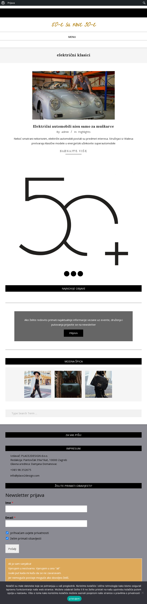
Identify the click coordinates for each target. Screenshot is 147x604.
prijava (73, 333)
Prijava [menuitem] (11, 2)
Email (10, 518)
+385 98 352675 (20, 470)
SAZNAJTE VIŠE (73, 151)
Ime (9, 503)
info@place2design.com (24, 475)
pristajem (74, 598)
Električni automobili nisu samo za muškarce (73, 126)
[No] (142, 592)
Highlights (84, 132)
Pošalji (12, 549)
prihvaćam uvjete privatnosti (29, 533)
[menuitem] (3, 3)
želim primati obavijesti (25, 538)
